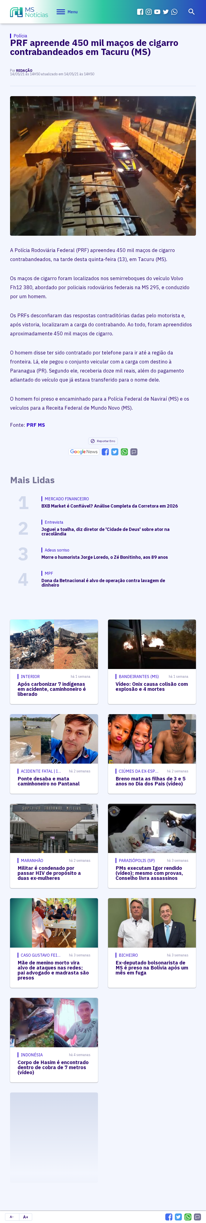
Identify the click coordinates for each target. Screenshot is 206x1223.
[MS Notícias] (29, 13)
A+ (25, 1216)
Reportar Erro (106, 441)
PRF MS (35, 424)
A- (12, 1217)
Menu (73, 11)
